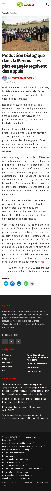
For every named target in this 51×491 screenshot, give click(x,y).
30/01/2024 (10, 82)
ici (43, 261)
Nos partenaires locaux (11, 462)
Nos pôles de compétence (13, 469)
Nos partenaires (8, 456)
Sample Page (25, 478)
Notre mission (8, 475)
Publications (33, 367)
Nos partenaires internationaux (15, 459)
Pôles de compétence (37, 364)
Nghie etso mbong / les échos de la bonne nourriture (37, 357)
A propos (6, 355)
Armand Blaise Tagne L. (23, 78)
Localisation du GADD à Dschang (15, 449)
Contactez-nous (29, 437)
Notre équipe (22, 472)
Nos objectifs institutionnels (14, 453)
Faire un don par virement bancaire (16, 446)
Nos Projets (34, 469)
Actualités (14, 13)
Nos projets (7, 472)
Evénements (8, 363)
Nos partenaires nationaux (13, 465)
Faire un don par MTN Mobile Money (16, 443)
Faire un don (7, 440)
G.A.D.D (11, 482)
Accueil (5, 13)
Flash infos (7, 366)
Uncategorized (34, 371)
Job (3, 370)
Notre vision (24, 475)
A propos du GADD (9, 437)
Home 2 (39, 446)
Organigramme (8, 478)
